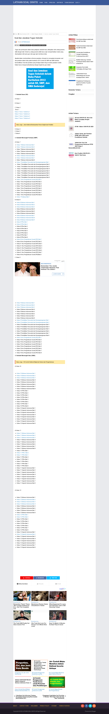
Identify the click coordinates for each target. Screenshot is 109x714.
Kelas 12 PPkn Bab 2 (22, 517)
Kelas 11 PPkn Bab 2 (23, 452)
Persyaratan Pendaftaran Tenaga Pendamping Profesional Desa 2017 (83, 54)
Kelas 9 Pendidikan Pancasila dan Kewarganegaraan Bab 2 (33, 322)
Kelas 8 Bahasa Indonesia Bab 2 (26, 204)
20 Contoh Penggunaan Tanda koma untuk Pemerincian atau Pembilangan (38, 691)
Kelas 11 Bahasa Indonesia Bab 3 (26, 437)
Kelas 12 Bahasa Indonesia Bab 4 (26, 504)
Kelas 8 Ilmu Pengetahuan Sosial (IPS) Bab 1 (29, 239)
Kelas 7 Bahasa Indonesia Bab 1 (26, 145)
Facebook (40, 578)
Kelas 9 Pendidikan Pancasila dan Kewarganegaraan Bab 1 (33, 320)
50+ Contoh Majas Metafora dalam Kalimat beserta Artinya (56, 674)
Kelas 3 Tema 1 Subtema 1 (22, 112)
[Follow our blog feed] (94, 706)
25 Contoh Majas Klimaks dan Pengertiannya (55, 690)
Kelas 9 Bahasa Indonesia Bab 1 (26, 303)
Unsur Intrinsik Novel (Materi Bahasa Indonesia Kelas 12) (22, 690)
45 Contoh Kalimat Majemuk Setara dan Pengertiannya (38, 362)
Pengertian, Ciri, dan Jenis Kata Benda (22, 673)
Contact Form (24, 706)
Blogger (94, 711)
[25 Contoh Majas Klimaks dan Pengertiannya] (57, 682)
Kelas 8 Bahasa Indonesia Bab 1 (26, 202)
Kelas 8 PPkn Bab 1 (22, 222)
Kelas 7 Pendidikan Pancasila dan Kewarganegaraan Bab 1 (33, 162)
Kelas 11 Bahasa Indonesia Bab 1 (26, 433)
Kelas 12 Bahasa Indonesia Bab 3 (26, 501)
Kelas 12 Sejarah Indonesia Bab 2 (26, 534)
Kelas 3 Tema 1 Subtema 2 (22, 114)
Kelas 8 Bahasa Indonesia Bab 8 (26, 217)
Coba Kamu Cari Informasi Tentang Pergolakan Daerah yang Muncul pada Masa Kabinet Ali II (26, 697)
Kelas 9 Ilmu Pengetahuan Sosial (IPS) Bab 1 (29, 337)
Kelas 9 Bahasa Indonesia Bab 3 (26, 307)
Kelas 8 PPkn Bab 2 (22, 224)
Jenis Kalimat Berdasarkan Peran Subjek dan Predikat (38, 124)
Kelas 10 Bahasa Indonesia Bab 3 (26, 378)
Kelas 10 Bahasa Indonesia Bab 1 (26, 373)
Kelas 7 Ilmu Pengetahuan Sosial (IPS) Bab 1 (29, 179)
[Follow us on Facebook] (86, 706)
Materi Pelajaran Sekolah (39, 45)
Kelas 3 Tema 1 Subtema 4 (22, 118)
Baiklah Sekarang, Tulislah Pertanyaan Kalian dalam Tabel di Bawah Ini (84, 61)
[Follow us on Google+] (82, 706)
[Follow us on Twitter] (90, 706)
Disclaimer (34, 706)
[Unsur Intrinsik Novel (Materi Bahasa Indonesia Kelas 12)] (23, 682)
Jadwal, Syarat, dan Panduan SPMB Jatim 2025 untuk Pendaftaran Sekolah (83, 135)
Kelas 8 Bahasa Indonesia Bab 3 (26, 207)
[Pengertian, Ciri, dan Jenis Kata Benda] (23, 665)
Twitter (54, 578)
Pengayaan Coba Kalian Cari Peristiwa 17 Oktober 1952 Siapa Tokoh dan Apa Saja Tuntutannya (53, 697)
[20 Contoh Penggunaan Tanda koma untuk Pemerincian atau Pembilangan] (40, 682)
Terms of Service (64, 706)
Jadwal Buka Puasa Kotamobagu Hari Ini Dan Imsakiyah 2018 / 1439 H (83, 75)
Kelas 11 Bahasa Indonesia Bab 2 (26, 435)
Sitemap (54, 706)
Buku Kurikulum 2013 (25, 45)
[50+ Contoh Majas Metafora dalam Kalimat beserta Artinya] (57, 665)
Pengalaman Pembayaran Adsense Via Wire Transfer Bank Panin (83, 82)
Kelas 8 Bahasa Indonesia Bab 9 (26, 220)
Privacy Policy (44, 706)
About (15, 706)
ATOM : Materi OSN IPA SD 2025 (84, 126)
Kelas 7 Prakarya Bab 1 (23, 197)
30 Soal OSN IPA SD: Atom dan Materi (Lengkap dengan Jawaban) (83, 119)
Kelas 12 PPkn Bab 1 (22, 514)
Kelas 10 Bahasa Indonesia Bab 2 (26, 375)
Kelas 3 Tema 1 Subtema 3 (22, 116)
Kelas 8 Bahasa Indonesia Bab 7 (26, 215)
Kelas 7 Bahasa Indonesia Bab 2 (26, 147)
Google (27, 578)
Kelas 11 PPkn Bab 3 (22, 455)
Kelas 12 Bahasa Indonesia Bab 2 (26, 499)
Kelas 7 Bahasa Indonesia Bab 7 (26, 158)
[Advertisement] (54, 19)
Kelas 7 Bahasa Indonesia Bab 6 (26, 155)
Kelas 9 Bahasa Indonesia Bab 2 (26, 305)
